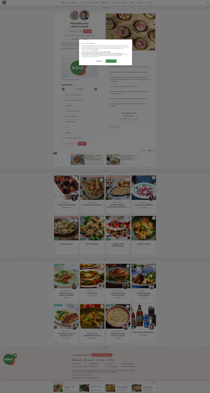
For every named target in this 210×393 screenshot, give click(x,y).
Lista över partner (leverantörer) (89, 56)
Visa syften (99, 61)
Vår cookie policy (94, 49)
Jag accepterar (111, 61)
